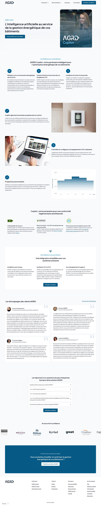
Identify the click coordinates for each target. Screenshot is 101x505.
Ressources (71, 486)
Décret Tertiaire (57, 231)
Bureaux (54, 486)
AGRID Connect (35, 486)
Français (4, 503)
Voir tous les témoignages (89, 301)
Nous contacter (72, 488)
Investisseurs (55, 488)
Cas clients (76, 2)
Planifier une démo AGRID (50, 464)
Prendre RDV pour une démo (15, 36)
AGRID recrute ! (71, 491)
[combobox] (5, 503)
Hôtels (53, 484)
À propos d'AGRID (72, 484)
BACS (17, 233)
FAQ (88, 484)
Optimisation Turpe (36, 488)
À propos (67, 2)
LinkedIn (70, 493)
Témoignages (90, 488)
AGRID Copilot (35, 484)
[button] (45, 2)
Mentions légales (91, 491)
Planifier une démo (88, 2)
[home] (9, 2)
